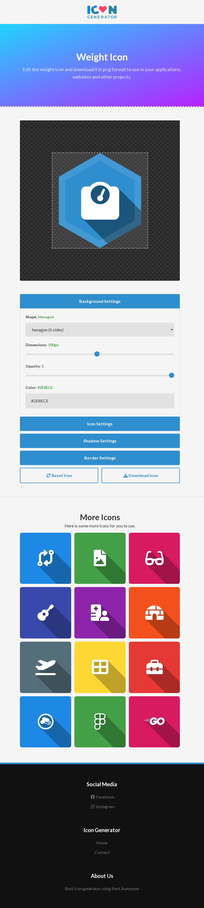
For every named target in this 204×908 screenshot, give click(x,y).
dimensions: (36, 345)
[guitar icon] (45, 612)
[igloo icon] (154, 612)
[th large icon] (100, 667)
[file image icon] (100, 558)
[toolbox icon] (154, 667)
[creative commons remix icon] (45, 722)
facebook (105, 796)
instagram (105, 806)
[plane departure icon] (45, 667)
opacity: (33, 366)
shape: (31, 317)
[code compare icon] (45, 558)
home (102, 842)
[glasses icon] (154, 558)
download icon (143, 475)
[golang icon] (154, 722)
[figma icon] (100, 722)
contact (102, 852)
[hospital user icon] (100, 612)
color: (31, 387)
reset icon (61, 475)
